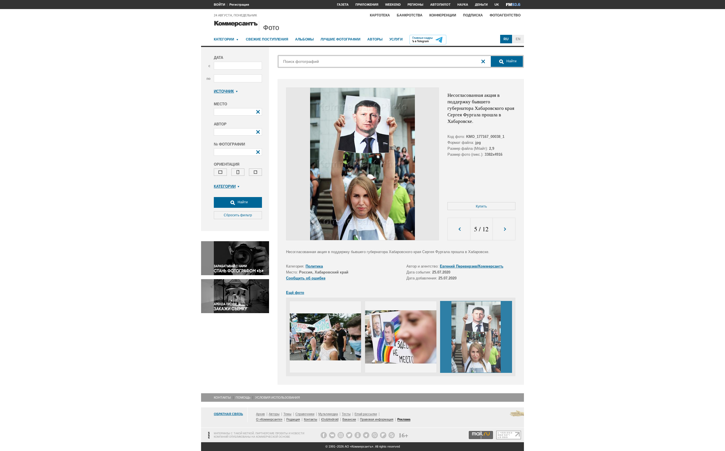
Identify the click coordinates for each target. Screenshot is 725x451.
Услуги (396, 39)
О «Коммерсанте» (269, 419)
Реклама (403, 419)
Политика (314, 266)
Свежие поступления (267, 39)
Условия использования (277, 397)
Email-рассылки (366, 414)
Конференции (442, 15)
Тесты (346, 414)
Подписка (473, 15)
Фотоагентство (505, 15)
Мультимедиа (328, 414)
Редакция (293, 419)
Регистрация (239, 4)
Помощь (243, 397)
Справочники (304, 414)
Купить (481, 206)
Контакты (222, 397)
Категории (224, 39)
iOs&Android (329, 419)
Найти (242, 202)
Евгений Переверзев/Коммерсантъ (471, 266)
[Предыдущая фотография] (459, 229)
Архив (260, 414)
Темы (287, 414)
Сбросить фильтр (238, 215)
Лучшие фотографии (341, 39)
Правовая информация (376, 419)
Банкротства (410, 15)
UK (496, 4)
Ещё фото (295, 292)
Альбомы (304, 39)
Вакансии (349, 419)
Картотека (380, 15)
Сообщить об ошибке (305, 278)
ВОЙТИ (219, 4)
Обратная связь (228, 414)
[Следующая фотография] (504, 229)
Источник (224, 91)
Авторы (375, 39)
